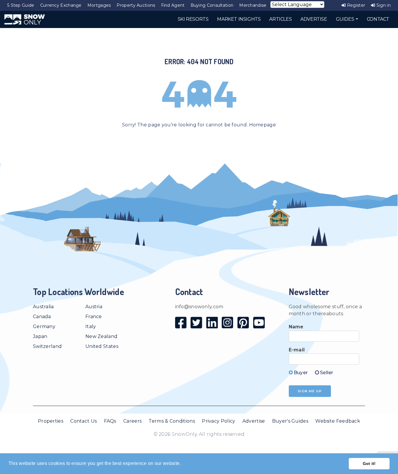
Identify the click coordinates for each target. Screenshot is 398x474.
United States (101, 346)
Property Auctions (136, 5)
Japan (40, 336)
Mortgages (99, 5)
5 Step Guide (20, 5)
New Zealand (101, 336)
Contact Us (83, 421)
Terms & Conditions (172, 421)
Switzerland (47, 346)
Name (296, 327)
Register (355, 5)
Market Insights (238, 19)
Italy (90, 326)
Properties (50, 421)
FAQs (110, 421)
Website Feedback (337, 421)
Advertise (253, 421)
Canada (42, 316)
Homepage (262, 125)
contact (378, 19)
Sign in (383, 5)
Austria (93, 306)
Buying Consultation (212, 5)
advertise (313, 19)
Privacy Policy (218, 421)
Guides (345, 19)
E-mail (297, 350)
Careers (132, 421)
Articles (280, 19)
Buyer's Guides (290, 421)
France (93, 316)
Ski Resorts (193, 19)
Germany (44, 326)
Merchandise (252, 5)
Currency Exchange (61, 5)
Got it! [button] (369, 463)
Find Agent (173, 5)
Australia (43, 306)
